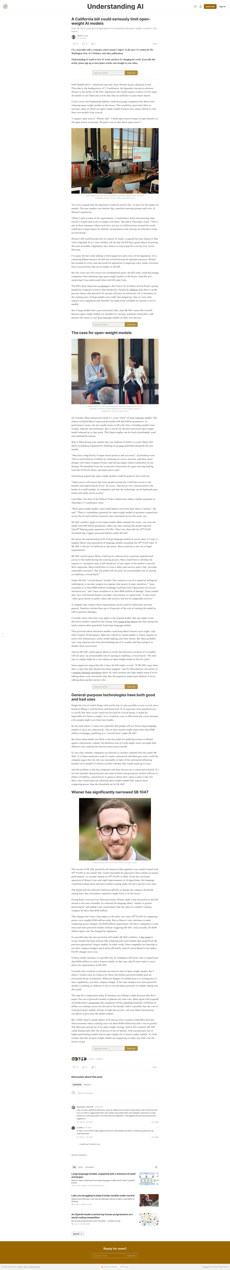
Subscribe (210, 6)
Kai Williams (85, 1224)
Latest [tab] (80, 1167)
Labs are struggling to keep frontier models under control (103, 1195)
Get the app (124, 1267)
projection (94, 1003)
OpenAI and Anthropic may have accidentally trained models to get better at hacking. (102, 1200)
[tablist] (81, 1084)
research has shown (127, 621)
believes (134, 290)
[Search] (195, 6)
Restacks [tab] (87, 1084)
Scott (79, 1127)
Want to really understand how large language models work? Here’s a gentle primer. (103, 1181)
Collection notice (34, 1267)
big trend (145, 937)
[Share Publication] (200, 6)
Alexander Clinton (84, 1107)
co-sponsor (103, 286)
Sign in (222, 6)
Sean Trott (100, 1185)
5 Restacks (99, 1059)
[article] (115, 1181)
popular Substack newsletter (87, 672)
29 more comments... (79, 1155)
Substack (206, 1267)
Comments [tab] (77, 1084)
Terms (26, 1267)
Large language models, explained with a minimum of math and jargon (103, 1175)
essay (121, 446)
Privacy (20, 1267)
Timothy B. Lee (82, 36)
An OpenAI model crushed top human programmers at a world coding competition (102, 1216)
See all (76, 1234)
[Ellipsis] (157, 1107)
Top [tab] (74, 1167)
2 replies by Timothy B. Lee (89, 1144)
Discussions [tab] (89, 1167)
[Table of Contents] (2, 635)
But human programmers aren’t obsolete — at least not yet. (96, 1221)
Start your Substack (110, 1267)
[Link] (68, 333)
